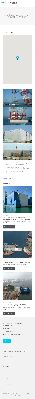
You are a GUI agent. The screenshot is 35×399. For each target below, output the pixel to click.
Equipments (8, 381)
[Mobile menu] (32, 2)
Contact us (8, 384)
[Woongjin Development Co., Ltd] (9, 2)
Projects (7, 378)
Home (7, 372)
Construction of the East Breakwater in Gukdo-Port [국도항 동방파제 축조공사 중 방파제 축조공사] (17, 263)
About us (7, 375)
